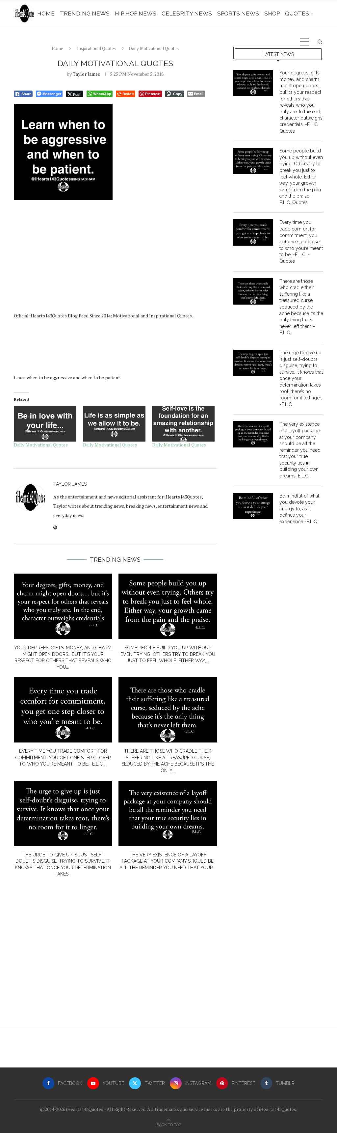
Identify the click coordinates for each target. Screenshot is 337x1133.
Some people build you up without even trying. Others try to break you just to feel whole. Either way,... (167, 654)
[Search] (320, 42)
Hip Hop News (135, 13)
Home (46, 13)
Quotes (297, 13)
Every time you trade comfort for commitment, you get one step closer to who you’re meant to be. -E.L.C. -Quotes (301, 242)
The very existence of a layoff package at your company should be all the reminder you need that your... (167, 861)
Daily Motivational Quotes (41, 445)
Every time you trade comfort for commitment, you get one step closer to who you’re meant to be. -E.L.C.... (63, 757)
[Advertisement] (115, 258)
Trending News (85, 13)
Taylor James (86, 74)
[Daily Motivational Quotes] (45, 424)
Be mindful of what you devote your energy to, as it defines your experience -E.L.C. (299, 508)
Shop (272, 13)
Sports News (238, 13)
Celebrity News (187, 13)
